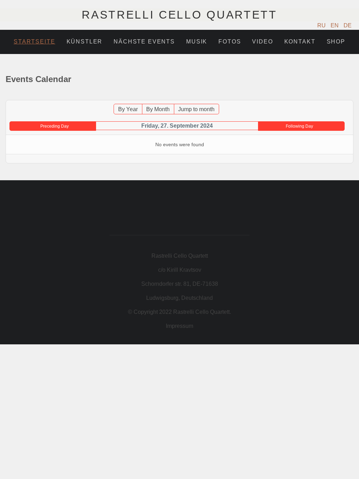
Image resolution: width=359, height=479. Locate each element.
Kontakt (300, 42)
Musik (196, 42)
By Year (128, 109)
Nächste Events (144, 42)
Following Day (299, 126)
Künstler (85, 42)
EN (335, 25)
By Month (158, 109)
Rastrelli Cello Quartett (179, 14)
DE (348, 25)
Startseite (34, 42)
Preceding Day (54, 126)
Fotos (229, 42)
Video (262, 42)
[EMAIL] (349, 97)
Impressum (179, 326)
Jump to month (196, 109)
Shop (336, 42)
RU (322, 25)
